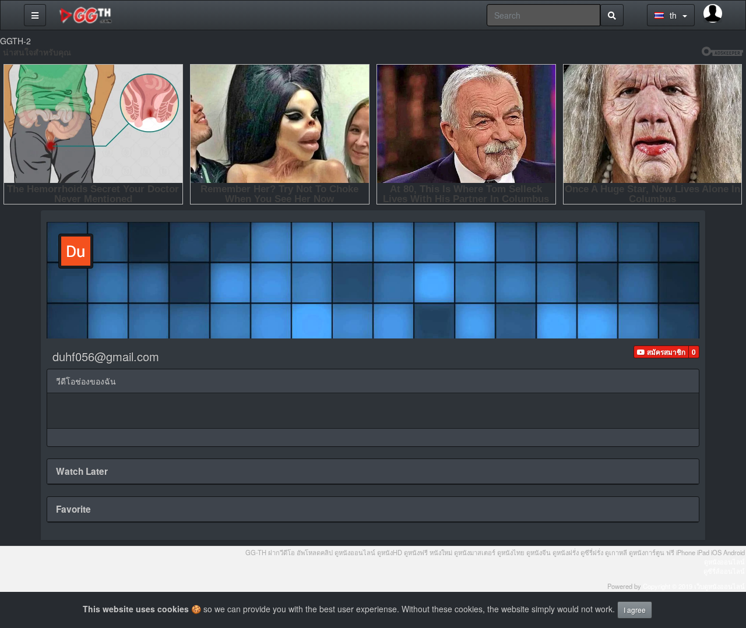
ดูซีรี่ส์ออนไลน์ (724, 571)
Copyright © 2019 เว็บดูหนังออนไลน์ (694, 586)
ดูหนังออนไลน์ (724, 561)
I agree (635, 610)
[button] (661, 351)
